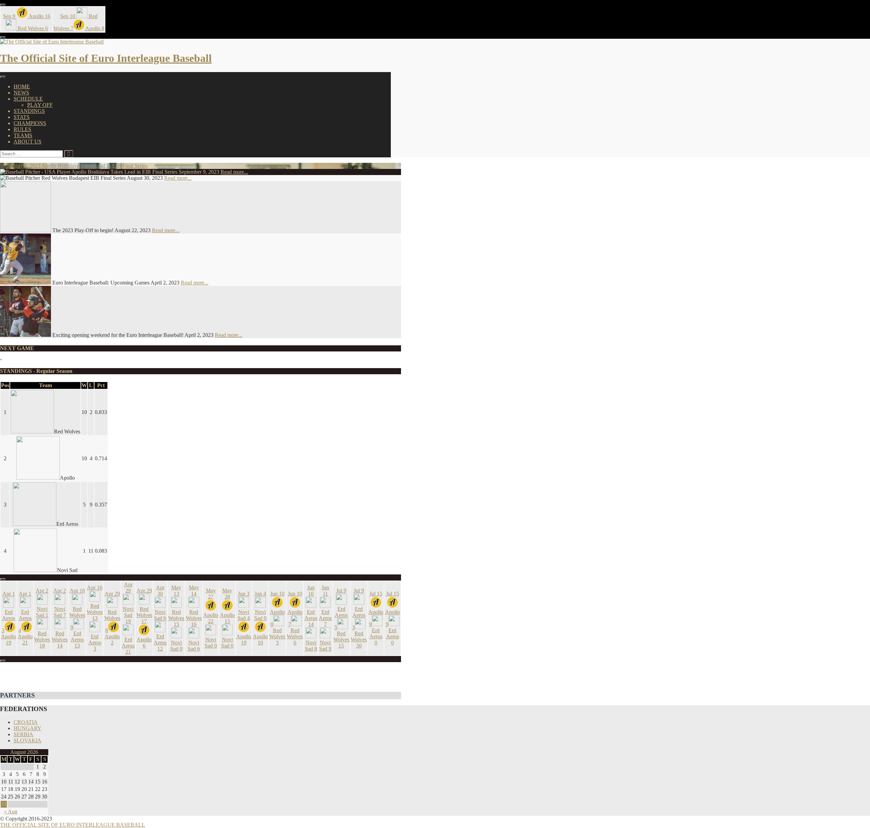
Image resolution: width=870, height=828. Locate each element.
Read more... (234, 172)
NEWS (21, 93)
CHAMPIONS (30, 123)
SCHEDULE (28, 99)
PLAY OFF (40, 105)
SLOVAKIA (27, 740)
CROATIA (26, 722)
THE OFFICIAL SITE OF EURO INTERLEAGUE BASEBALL (72, 825)
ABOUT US (27, 141)
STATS (22, 117)
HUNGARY (27, 728)
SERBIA (23, 734)
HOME (22, 86)
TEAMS (23, 135)
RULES (22, 129)
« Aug (10, 811)
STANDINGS (29, 111)
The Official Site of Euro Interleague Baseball (106, 58)
